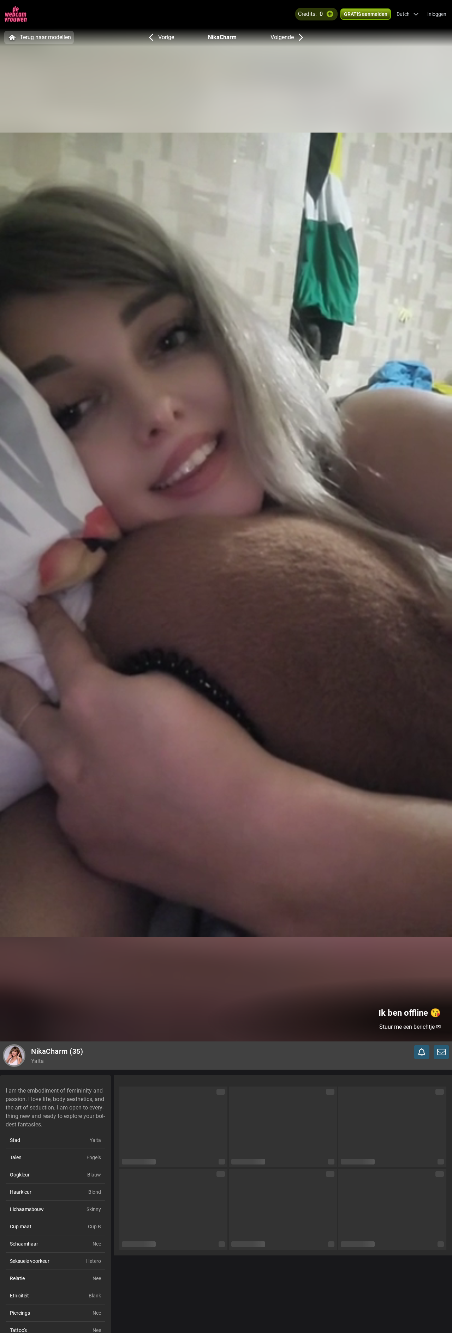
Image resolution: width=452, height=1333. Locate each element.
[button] (408, 14)
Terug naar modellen (45, 37)
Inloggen (436, 14)
